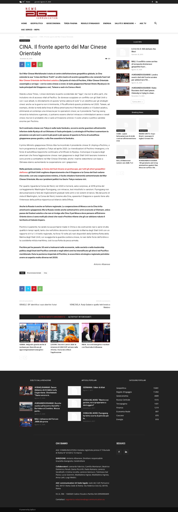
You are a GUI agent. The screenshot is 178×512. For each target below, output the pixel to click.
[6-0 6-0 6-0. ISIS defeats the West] (122, 52)
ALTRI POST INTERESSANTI (79, 317)
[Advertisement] (111, 13)
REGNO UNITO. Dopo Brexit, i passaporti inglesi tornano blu (147, 136)
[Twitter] (28, 64)
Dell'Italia (54, 341)
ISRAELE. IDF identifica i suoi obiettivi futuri (38, 304)
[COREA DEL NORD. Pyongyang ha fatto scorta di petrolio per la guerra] (74, 416)
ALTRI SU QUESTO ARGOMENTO (51, 317)
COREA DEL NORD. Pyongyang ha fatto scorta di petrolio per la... (96, 415)
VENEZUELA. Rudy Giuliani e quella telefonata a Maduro (90, 306)
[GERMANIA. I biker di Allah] (74, 390)
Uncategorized (31, 37)
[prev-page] (21, 357)
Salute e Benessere (124, 23)
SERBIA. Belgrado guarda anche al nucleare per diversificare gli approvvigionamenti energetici (32, 347)
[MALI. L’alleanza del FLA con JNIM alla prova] (25, 422)
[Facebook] (152, 2)
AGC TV (143, 23)
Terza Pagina (70, 23)
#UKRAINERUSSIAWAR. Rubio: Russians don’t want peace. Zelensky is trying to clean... (144, 90)
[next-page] (25, 357)
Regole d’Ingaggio (90, 23)
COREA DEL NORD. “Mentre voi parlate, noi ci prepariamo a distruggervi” (95, 402)
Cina (45, 273)
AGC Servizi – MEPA (30, 29)
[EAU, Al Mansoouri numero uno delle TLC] (126, 152)
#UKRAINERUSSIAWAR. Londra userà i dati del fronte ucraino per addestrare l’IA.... (144, 77)
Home (24, 23)
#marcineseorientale (34, 273)
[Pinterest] (34, 64)
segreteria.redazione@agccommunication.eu (85, 499)
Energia (107, 23)
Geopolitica (36, 23)
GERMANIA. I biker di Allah (94, 387)
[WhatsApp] (40, 64)
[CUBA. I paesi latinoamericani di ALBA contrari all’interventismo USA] (126, 125)
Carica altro (136, 102)
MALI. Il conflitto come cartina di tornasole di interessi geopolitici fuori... (144, 64)
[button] (155, 23)
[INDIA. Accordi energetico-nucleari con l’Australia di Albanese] (96, 332)
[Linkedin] (157, 2)
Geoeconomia (53, 23)
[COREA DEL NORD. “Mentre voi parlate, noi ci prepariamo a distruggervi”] (74, 403)
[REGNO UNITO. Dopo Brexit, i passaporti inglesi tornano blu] (149, 125)
